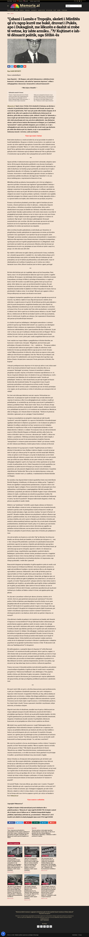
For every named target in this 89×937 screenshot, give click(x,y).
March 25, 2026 (27, 899)
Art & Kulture (49, 10)
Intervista (21, 10)
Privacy (80, 935)
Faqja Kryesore (10, 10)
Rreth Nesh (9, 1)
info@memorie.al (44, 918)
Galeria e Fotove (41, 10)
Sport (54, 10)
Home (8, 13)
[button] (3, 934)
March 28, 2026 (10, 871)
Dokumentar (34, 10)
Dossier (16, 10)
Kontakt (14, 1)
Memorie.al (10, 934)
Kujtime (58, 10)
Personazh (27, 10)
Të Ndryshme (64, 10)
